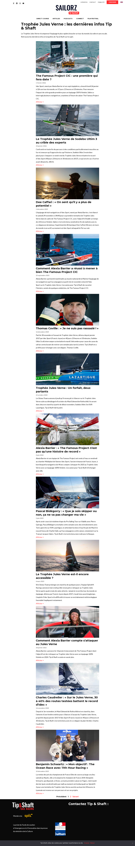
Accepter (86, 843)
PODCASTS (68, 18)
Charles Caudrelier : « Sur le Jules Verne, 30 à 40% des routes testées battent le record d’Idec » (67, 701)
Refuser (92, 843)
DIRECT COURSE (42, 18)
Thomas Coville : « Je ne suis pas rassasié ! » (67, 328)
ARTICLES (56, 18)
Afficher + (40, 102)
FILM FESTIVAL (93, 18)
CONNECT (80, 18)
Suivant (76, 796)
